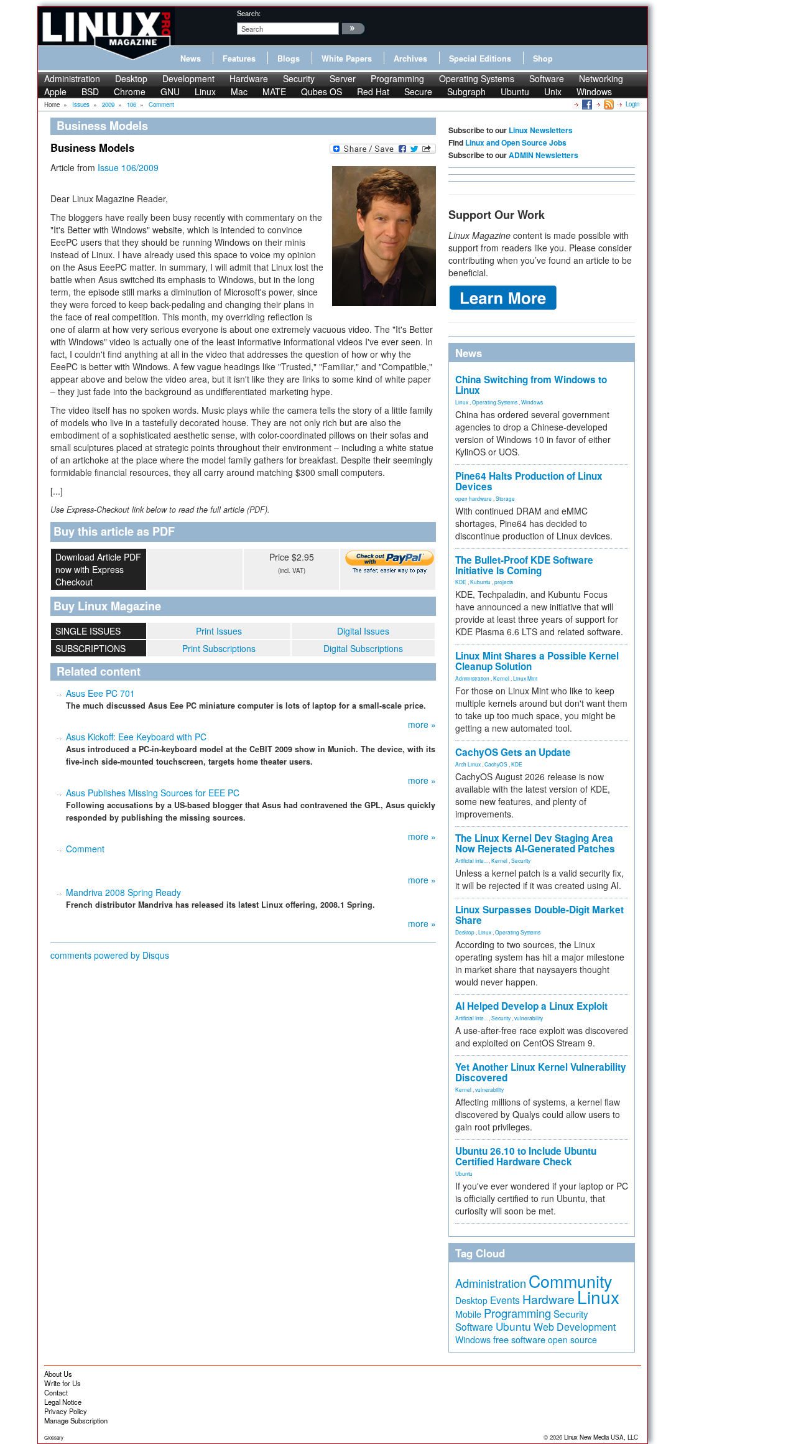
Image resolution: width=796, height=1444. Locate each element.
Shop (543, 58)
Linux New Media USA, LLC (601, 1437)
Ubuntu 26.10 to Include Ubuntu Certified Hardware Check (525, 1156)
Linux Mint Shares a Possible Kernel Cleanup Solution (537, 661)
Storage (505, 498)
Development (188, 78)
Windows (594, 91)
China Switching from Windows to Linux (531, 385)
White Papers (347, 58)
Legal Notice (62, 1402)
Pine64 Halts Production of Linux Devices (529, 481)
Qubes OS (321, 91)
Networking (601, 78)
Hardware (248, 78)
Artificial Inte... (471, 860)
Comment (85, 848)
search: (249, 13)
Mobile (468, 1314)
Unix (553, 91)
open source (572, 1339)
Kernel (501, 678)
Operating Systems (476, 78)
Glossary (53, 1437)
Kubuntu (480, 581)
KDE (460, 581)
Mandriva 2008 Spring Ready (123, 892)
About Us (58, 1374)
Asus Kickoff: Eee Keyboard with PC (136, 736)
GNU (170, 91)
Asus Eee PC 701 (100, 693)
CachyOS (495, 764)
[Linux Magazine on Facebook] (586, 104)
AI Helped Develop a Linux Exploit (531, 1006)
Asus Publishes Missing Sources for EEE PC (152, 792)
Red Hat (373, 91)
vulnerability (528, 1018)
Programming (397, 78)
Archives (410, 58)
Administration (72, 78)
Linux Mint (525, 678)
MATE (274, 91)
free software (519, 1339)
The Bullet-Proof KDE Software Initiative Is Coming (524, 565)
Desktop (131, 78)
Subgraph (466, 91)
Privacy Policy (65, 1411)
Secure (418, 91)
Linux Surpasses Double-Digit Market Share (539, 915)
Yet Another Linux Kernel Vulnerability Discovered (540, 1072)
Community (570, 1281)
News (190, 58)
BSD (90, 91)
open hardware (473, 498)
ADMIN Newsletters (543, 155)
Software (546, 78)
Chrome (130, 91)
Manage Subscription (76, 1420)
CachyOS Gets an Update (513, 752)
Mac (239, 91)
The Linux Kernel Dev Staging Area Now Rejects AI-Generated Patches (535, 843)
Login (632, 104)
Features (239, 58)
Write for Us (62, 1383)
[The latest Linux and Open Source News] (608, 104)
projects (503, 581)
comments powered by (109, 955)
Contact (56, 1392)
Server (343, 78)
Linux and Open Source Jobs (516, 142)
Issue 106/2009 (128, 167)
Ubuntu (515, 91)
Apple (55, 91)
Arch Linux (468, 764)
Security (299, 78)
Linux (205, 91)
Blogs (288, 58)
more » (422, 724)
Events (505, 1300)
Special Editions (480, 58)
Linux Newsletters (541, 130)
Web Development (575, 1327)
